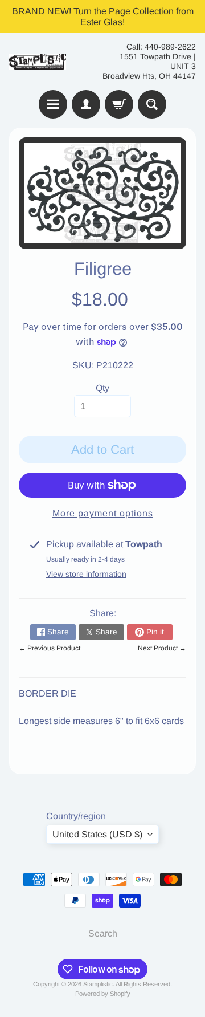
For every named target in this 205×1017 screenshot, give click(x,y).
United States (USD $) (97, 834)
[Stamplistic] (37, 62)
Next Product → (162, 648)
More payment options (102, 513)
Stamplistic (98, 984)
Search (102, 933)
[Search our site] (152, 104)
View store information (86, 574)
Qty (102, 388)
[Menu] (53, 104)
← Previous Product (49, 648)
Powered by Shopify (102, 993)
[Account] (86, 104)
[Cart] (119, 104)
